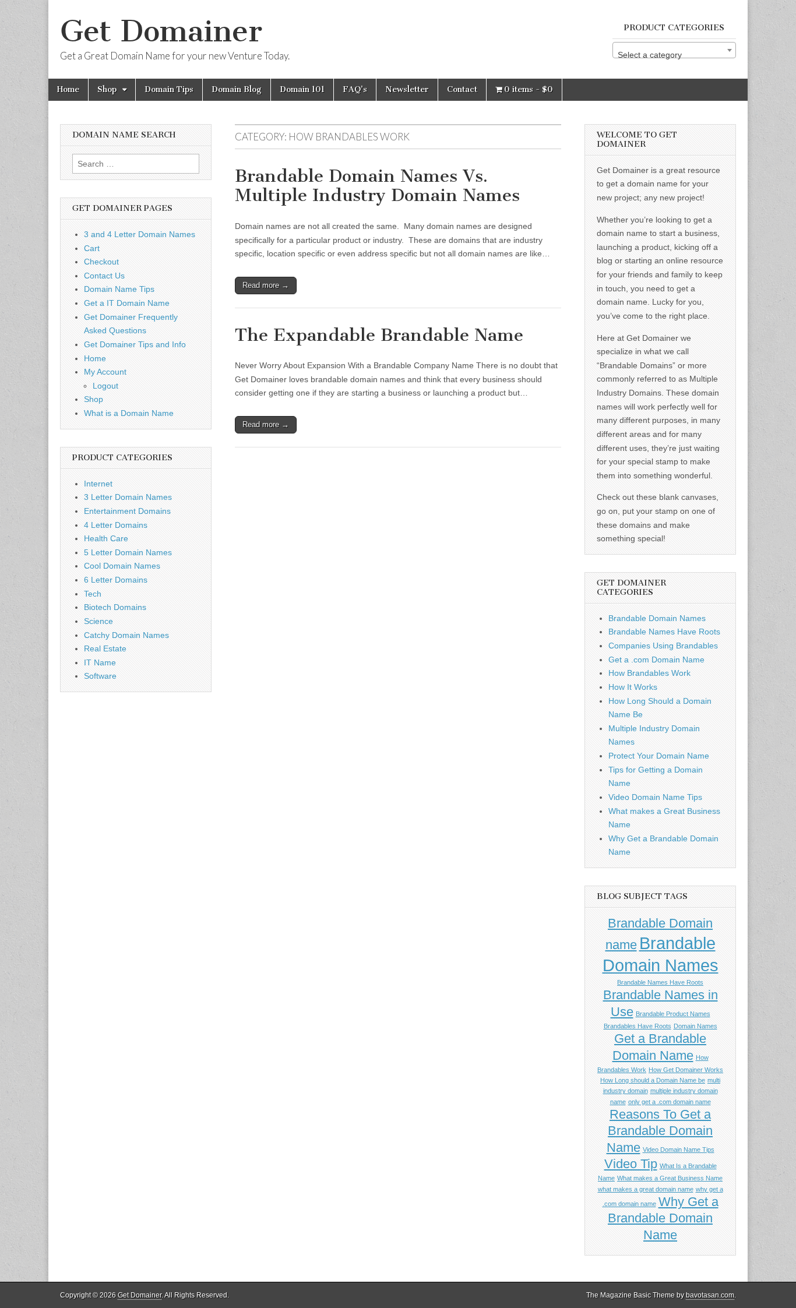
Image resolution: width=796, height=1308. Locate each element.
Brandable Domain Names (657, 618)
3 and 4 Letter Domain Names (139, 234)
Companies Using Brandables (663, 645)
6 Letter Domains (115, 579)
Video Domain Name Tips (655, 797)
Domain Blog (237, 89)
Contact (462, 89)
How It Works (632, 687)
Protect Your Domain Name (658, 755)
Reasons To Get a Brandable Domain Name (660, 1131)
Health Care (106, 538)
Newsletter (407, 89)
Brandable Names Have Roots (664, 631)
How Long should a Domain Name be (652, 1080)
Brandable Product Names (673, 1013)
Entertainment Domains (127, 511)
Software (100, 676)
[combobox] (674, 50)
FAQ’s (355, 89)
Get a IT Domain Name (127, 303)
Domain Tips (169, 89)
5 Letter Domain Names (128, 552)
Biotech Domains (115, 607)
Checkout (101, 261)
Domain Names (695, 1026)
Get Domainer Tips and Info (135, 344)
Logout (105, 385)
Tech (92, 593)
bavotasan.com (710, 1295)
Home (68, 89)
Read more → (265, 285)
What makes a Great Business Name (670, 1178)
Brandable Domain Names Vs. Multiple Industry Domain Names (377, 185)
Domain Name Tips (119, 289)
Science (98, 621)
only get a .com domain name (669, 1101)
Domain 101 (302, 89)
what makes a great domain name (645, 1189)
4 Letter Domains (115, 525)
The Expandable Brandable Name (379, 335)
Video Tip (630, 1164)
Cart (92, 248)
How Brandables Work (649, 673)
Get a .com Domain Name (656, 659)
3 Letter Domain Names (128, 497)
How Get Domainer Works (686, 1069)
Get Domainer (161, 31)
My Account (105, 371)
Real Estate (105, 648)
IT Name (100, 662)
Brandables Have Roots (637, 1026)
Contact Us (104, 275)
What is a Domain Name (129, 413)
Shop (107, 89)
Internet (98, 483)
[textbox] (674, 55)
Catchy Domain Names (126, 635)
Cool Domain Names (122, 565)
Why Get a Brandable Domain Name (663, 1218)
